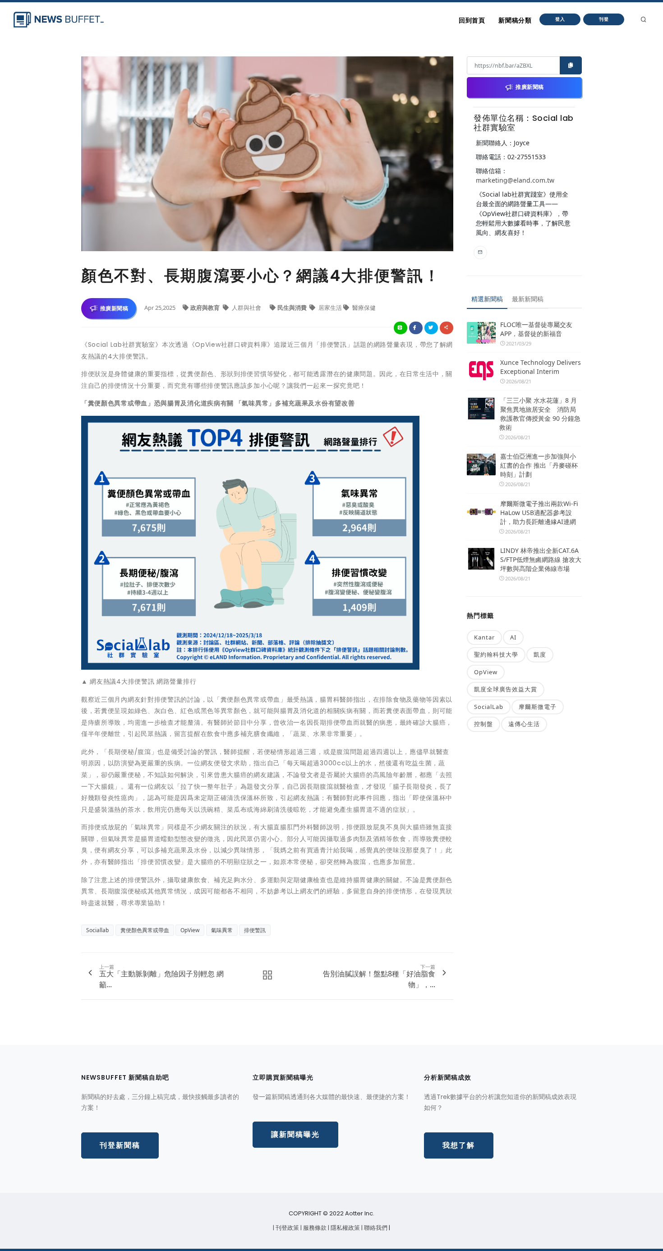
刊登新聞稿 (120, 1145)
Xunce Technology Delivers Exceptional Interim (540, 367)
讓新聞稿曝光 (295, 1134)
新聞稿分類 (514, 20)
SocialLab (488, 707)
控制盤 (483, 724)
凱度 (540, 654)
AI (513, 637)
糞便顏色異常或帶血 (144, 930)
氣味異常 (222, 930)
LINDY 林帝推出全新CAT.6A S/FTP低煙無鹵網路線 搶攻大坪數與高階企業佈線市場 (540, 559)
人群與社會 (246, 308)
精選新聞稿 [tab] (487, 298)
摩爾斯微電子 (538, 707)
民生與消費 (292, 308)
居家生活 (330, 308)
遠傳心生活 (524, 724)
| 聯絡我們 (375, 1227)
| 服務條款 (314, 1227)
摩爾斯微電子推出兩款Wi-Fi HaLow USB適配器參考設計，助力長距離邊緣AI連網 (539, 512)
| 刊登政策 (286, 1227)
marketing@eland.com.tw (515, 180)
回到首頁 (472, 20)
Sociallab (97, 930)
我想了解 (458, 1145)
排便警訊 (255, 930)
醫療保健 (363, 308)
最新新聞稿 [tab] (527, 298)
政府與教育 (205, 308)
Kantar (484, 637)
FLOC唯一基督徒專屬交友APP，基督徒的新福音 (536, 329)
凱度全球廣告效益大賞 (505, 689)
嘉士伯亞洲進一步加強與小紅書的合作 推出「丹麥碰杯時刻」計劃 (539, 465)
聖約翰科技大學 (496, 654)
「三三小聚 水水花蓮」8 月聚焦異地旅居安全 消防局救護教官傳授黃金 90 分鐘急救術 (539, 414)
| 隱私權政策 (344, 1227)
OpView (189, 930)
